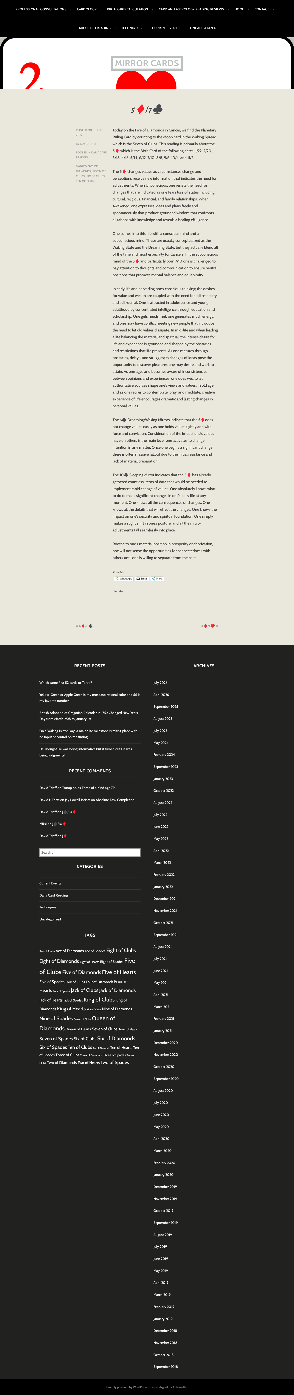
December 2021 (165, 899)
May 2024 (161, 743)
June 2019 (160, 1259)
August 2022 (162, 803)
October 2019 (163, 1211)
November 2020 (165, 1055)
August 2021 (162, 947)
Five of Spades (52, 981)
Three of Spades (114, 1055)
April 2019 (161, 1283)
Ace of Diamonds (70, 950)
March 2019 (162, 1295)
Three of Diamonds (91, 1055)
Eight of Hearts (89, 962)
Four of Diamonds (99, 982)
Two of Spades (115, 1062)
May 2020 (161, 1127)
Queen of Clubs (82, 1019)
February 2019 (163, 1307)
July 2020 (160, 1103)
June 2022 (160, 827)
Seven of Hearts (128, 1029)
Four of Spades (61, 991)
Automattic (180, 1387)
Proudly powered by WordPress (126, 1387)
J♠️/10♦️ (69, 812)
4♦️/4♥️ (208, 626)
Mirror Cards (147, 63)
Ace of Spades (95, 951)
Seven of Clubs (105, 1028)
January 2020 (163, 1175)
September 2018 (165, 1367)
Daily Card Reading (94, 28)
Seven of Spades (56, 1038)
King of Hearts (71, 1009)
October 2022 (163, 791)
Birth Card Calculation (127, 9)
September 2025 (165, 707)
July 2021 (160, 959)
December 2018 (165, 1331)
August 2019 (162, 1235)
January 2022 (163, 887)
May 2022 (160, 839)
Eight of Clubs (121, 950)
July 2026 (160, 683)
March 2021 (161, 1007)
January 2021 (162, 1031)
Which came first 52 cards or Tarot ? (65, 683)
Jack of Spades (73, 1000)
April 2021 (160, 995)
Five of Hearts (119, 972)
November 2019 (165, 1199)
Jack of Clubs (84, 990)
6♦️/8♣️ (86, 626)
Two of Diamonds (62, 1062)
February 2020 (164, 1163)
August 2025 (162, 719)
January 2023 (163, 779)
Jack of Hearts (51, 1000)
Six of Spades (53, 1047)
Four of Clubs (75, 982)
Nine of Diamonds (117, 1008)
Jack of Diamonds (117, 990)
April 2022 (161, 851)
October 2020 (163, 1067)
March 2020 (162, 1151)
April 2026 (161, 695)
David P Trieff (49, 800)
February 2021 (163, 1019)
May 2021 (160, 983)
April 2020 (161, 1139)
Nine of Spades (56, 1018)
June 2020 (161, 1115)
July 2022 (160, 815)
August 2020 (163, 1091)
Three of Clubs (67, 1055)
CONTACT (262, 9)
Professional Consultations (41, 9)
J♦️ (64, 836)
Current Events (165, 28)
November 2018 (165, 1343)
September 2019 (165, 1223)
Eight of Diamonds (59, 961)
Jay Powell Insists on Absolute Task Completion (100, 800)
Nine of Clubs (94, 1009)
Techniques (131, 28)
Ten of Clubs (86, 181)
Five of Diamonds (81, 972)
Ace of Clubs (47, 951)
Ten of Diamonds (101, 1048)
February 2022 (164, 875)
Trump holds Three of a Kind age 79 (88, 788)
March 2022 (162, 863)
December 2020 (165, 1043)
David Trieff (89, 143)
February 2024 (164, 755)
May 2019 (160, 1271)
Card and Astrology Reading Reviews (191, 9)
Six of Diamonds (116, 1038)
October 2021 (163, 923)
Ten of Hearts (121, 1047)
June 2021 (160, 971)
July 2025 (160, 731)
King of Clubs (99, 999)
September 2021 (165, 935)
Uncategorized (203, 28)
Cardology (87, 9)
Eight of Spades (111, 961)
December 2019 (165, 1187)
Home (239, 9)
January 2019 (163, 1319)
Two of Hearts (89, 1062)
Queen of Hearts (78, 1029)
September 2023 (165, 767)
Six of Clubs (96, 176)
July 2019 (160, 1247)
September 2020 (166, 1079)
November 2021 (165, 911)
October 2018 (163, 1355)
